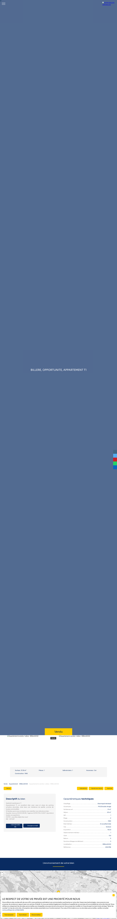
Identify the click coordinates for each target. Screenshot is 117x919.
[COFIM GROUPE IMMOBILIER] (109, 3)
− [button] (2, 875)
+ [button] (2, 872)
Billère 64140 (23, 784)
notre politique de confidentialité (13, 910)
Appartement (13, 784)
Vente (5, 784)
